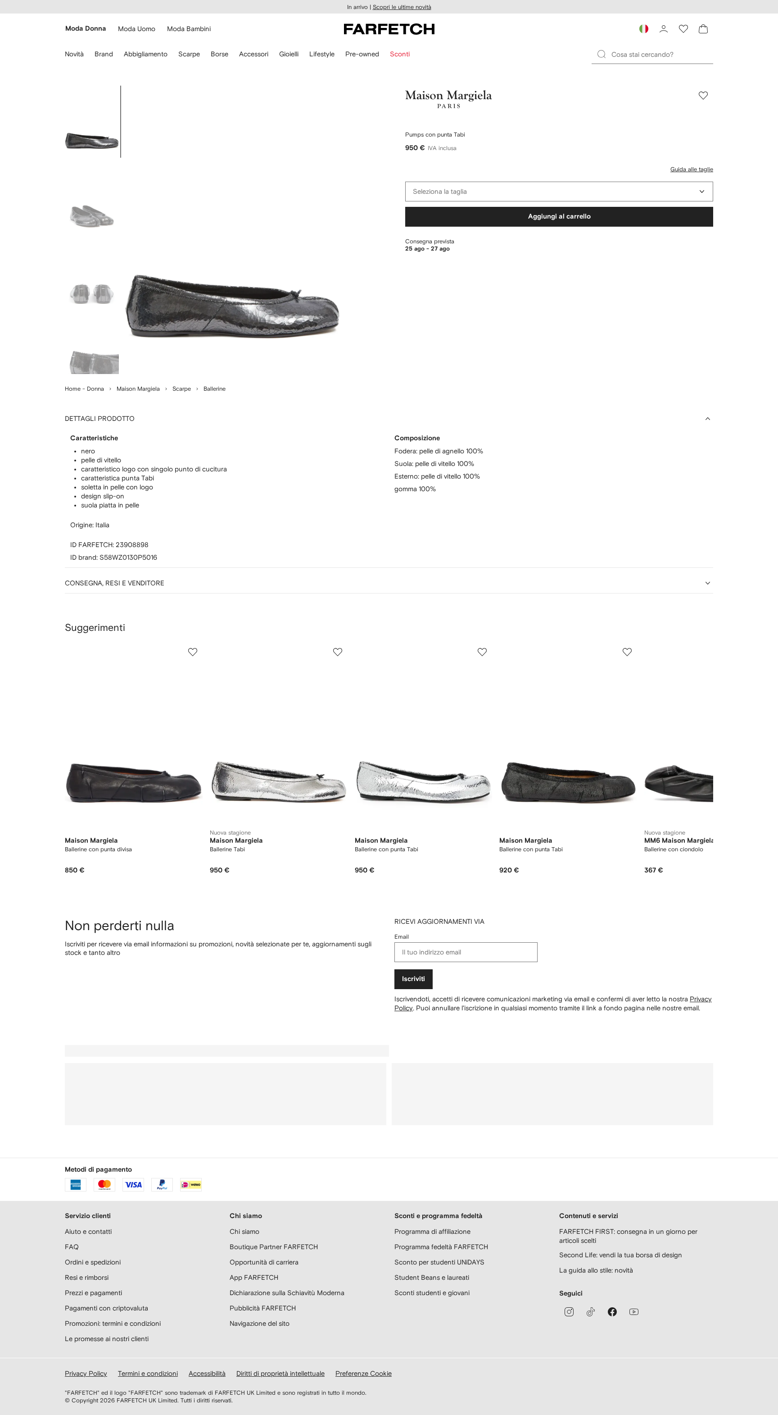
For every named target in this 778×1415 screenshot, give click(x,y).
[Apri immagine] (92, 122)
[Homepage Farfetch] (389, 29)
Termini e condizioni (148, 1373)
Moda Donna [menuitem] (85, 28)
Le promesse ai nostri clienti (107, 1338)
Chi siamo (244, 1231)
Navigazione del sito (259, 1323)
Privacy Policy (86, 1373)
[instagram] (569, 1312)
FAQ (72, 1246)
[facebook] (612, 1312)
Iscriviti (413, 979)
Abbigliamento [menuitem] (145, 53)
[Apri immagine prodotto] (232, 230)
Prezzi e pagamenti (93, 1292)
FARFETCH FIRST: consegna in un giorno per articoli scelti (628, 1236)
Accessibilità (207, 1373)
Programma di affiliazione (432, 1231)
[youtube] (634, 1312)
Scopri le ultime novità (402, 7)
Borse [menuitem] (219, 53)
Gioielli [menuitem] (289, 53)
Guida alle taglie (691, 169)
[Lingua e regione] (644, 29)
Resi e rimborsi (87, 1277)
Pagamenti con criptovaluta (106, 1308)
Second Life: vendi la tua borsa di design (620, 1254)
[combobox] (559, 191)
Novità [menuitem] (74, 53)
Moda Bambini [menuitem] (189, 28)
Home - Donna (84, 389)
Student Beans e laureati (431, 1277)
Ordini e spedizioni (93, 1262)
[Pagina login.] (664, 29)
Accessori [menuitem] (253, 53)
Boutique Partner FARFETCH (274, 1246)
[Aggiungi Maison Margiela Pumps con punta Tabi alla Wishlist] (703, 95)
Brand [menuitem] (104, 53)
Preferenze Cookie (363, 1373)
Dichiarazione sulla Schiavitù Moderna (287, 1292)
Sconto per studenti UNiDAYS (439, 1262)
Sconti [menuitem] (400, 53)
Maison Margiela (138, 389)
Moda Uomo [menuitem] (136, 28)
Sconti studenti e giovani (432, 1292)
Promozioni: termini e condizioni (113, 1323)
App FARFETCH (254, 1277)
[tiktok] (591, 1312)
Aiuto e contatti (88, 1231)
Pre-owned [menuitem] (362, 53)
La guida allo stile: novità (596, 1270)
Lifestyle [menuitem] (322, 53)
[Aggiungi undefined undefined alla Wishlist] (193, 652)
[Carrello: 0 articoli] (703, 29)
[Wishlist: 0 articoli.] (683, 29)
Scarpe (181, 389)
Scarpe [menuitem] (189, 53)
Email (401, 937)
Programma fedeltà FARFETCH (441, 1246)
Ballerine (215, 389)
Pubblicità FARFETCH (263, 1308)
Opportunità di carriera (264, 1262)
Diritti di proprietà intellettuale (280, 1373)
